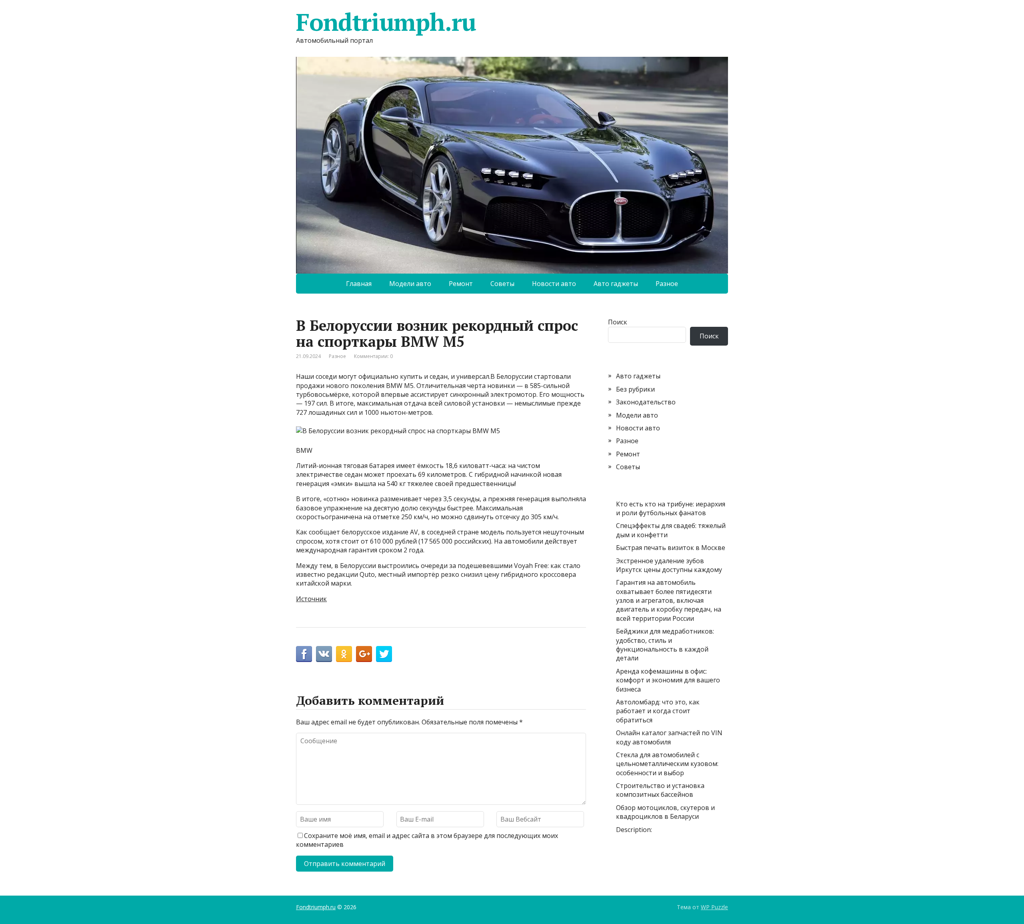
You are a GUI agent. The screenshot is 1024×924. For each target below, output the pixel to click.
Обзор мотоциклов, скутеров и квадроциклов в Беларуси (665, 812)
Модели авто (410, 283)
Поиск (617, 322)
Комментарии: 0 (373, 356)
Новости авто (554, 283)
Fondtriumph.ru (386, 22)
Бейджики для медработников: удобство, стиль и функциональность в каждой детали (665, 644)
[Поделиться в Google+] (364, 654)
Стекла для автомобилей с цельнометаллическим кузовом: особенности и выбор (667, 763)
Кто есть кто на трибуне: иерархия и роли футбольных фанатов (670, 508)
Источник (311, 598)
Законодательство (646, 402)
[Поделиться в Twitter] (384, 654)
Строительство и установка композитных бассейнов (660, 790)
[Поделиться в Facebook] (304, 654)
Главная (359, 283)
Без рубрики (635, 389)
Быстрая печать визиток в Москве (670, 547)
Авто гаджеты (616, 283)
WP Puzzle (714, 907)
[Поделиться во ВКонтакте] (324, 654)
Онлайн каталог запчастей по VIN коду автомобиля (669, 737)
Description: (634, 829)
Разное (667, 283)
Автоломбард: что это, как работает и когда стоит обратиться (658, 711)
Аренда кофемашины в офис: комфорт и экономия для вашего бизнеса (668, 680)
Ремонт (461, 283)
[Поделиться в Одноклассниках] (344, 654)
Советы (502, 283)
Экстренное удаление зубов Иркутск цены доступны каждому (669, 565)
